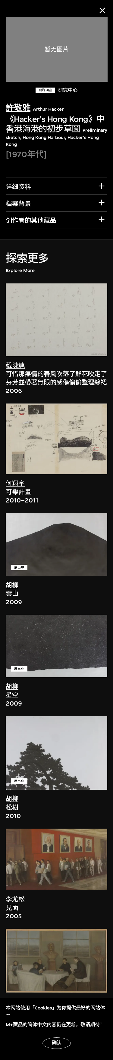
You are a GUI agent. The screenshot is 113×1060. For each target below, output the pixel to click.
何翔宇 (15, 483)
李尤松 (15, 899)
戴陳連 (15, 365)
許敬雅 (18, 108)
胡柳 (12, 585)
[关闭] (102, 10)
